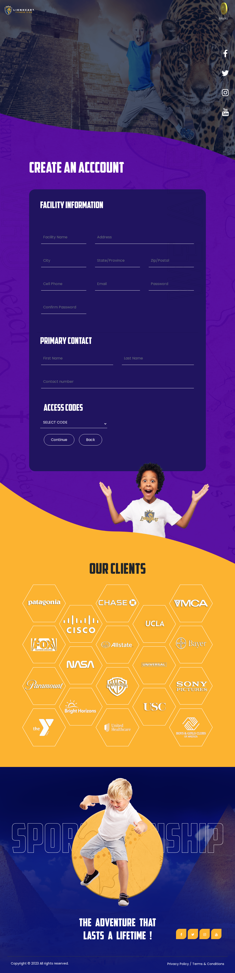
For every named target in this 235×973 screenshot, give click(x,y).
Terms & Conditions (208, 964)
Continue (59, 439)
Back (90, 439)
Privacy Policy (178, 964)
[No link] (225, 73)
